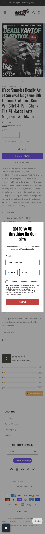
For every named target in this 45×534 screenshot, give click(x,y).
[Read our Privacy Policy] (38, 285)
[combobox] (12, 272)
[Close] (41, 225)
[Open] (6, 528)
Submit (22, 302)
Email (8, 256)
